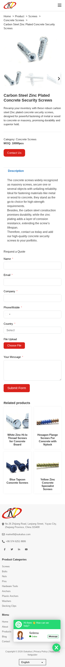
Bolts (4, 571)
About (5, 626)
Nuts (4, 576)
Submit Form (16, 388)
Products (6, 631)
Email (7, 274)
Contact (6, 641)
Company (9, 291)
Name (7, 258)
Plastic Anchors (10, 596)
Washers (6, 601)
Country (8, 323)
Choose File (14, 345)
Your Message (12, 356)
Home (5, 621)
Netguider (32, 655)
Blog (4, 636)
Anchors (6, 591)
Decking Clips (9, 606)
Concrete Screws (26, 139)
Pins (4, 581)
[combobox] (7, 314)
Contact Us (14, 152)
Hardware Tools (10, 586)
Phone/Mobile (12, 307)
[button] (56, 39)
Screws (6, 566)
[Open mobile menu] (59, 5)
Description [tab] (16, 170)
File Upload (10, 339)
